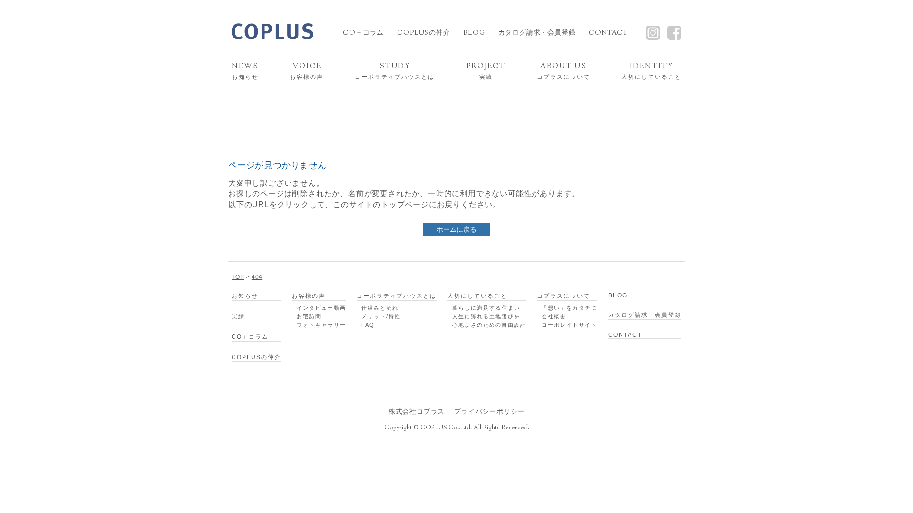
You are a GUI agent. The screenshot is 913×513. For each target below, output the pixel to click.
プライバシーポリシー (489, 411)
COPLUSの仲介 (423, 33)
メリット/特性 (381, 316)
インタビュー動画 (321, 308)
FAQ (368, 325)
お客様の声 (306, 71)
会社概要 (554, 316)
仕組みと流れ (379, 308)
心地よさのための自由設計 (489, 325)
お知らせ (245, 71)
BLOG (474, 33)
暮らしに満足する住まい (486, 308)
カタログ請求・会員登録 (537, 33)
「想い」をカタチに (569, 308)
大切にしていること (651, 71)
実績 (485, 71)
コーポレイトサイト (569, 325)
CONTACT (608, 33)
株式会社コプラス (417, 411)
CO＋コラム (363, 33)
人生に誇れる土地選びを (486, 316)
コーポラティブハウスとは (395, 71)
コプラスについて (563, 71)
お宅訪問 (309, 316)
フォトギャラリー (321, 325)
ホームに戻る (456, 229)
